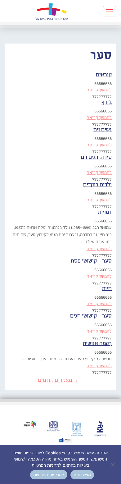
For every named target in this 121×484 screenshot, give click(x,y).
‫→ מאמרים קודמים (58, 380)
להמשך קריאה (99, 90)
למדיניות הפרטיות (48, 474)
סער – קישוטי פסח (91, 261)
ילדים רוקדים (97, 185)
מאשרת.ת (82, 474)
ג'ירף (106, 102)
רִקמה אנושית (97, 344)
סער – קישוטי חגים (91, 316)
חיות (107, 289)
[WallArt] (51, 11)
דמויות (105, 212)
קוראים (104, 75)
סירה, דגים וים (96, 157)
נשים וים (102, 130)
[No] (113, 464)
